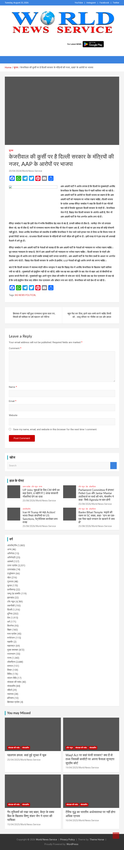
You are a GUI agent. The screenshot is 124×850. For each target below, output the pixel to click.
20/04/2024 (15, 171)
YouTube (79, 2)
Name (13, 387)
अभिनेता (10, 553)
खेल (9, 577)
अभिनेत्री (11, 557)
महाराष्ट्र (11, 645)
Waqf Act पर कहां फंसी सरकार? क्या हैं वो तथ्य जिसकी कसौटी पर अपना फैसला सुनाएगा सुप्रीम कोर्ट (90, 759)
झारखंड (10, 597)
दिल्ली (9, 609)
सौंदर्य (9, 690)
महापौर (10, 641)
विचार (9, 669)
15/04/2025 (13, 824)
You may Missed (19, 713)
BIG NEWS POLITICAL (25, 295)
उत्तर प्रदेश (26, 486)
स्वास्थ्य (10, 694)
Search (113, 465)
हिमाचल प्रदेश (13, 702)
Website (13, 415)
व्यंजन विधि (12, 677)
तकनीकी (11, 605)
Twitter (116, 2)
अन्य (9, 549)
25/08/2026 (29, 500)
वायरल (10, 665)
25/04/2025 (13, 759)
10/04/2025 (72, 820)
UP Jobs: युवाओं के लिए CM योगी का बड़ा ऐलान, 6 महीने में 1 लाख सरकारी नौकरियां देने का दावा (41, 493)
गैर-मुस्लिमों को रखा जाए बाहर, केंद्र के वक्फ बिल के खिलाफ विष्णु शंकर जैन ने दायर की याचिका (30, 816)
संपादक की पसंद (14, 682)
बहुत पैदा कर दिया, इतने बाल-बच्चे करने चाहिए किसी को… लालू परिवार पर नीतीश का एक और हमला (89, 315)
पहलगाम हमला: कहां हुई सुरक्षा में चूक (26, 755)
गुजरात (10, 581)
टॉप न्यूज (34, 486)
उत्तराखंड (11, 569)
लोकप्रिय (92, 486)
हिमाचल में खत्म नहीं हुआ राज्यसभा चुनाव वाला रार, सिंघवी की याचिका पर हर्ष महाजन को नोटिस (34, 315)
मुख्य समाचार (12, 649)
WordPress (72, 844)
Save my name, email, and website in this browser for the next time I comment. (55, 429)
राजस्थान (11, 653)
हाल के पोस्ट (17, 480)
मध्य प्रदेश (11, 633)
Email (12, 401)
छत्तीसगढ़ (11, 589)
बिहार (9, 629)
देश (87, 486)
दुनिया (9, 613)
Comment (15, 348)
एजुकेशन (11, 573)
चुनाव (11, 150)
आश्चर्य (10, 561)
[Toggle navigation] (9, 59)
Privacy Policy (67, 839)
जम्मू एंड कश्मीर (14, 593)
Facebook (104, 2)
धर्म (8, 621)
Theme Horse (97, 839)
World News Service (32, 171)
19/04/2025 (72, 767)
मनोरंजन (11, 637)
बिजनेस (10, 625)
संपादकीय (11, 686)
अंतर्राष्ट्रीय (27, 509)
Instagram (91, 2)
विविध (9, 673)
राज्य (40, 486)
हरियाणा (10, 698)
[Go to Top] (116, 835)
